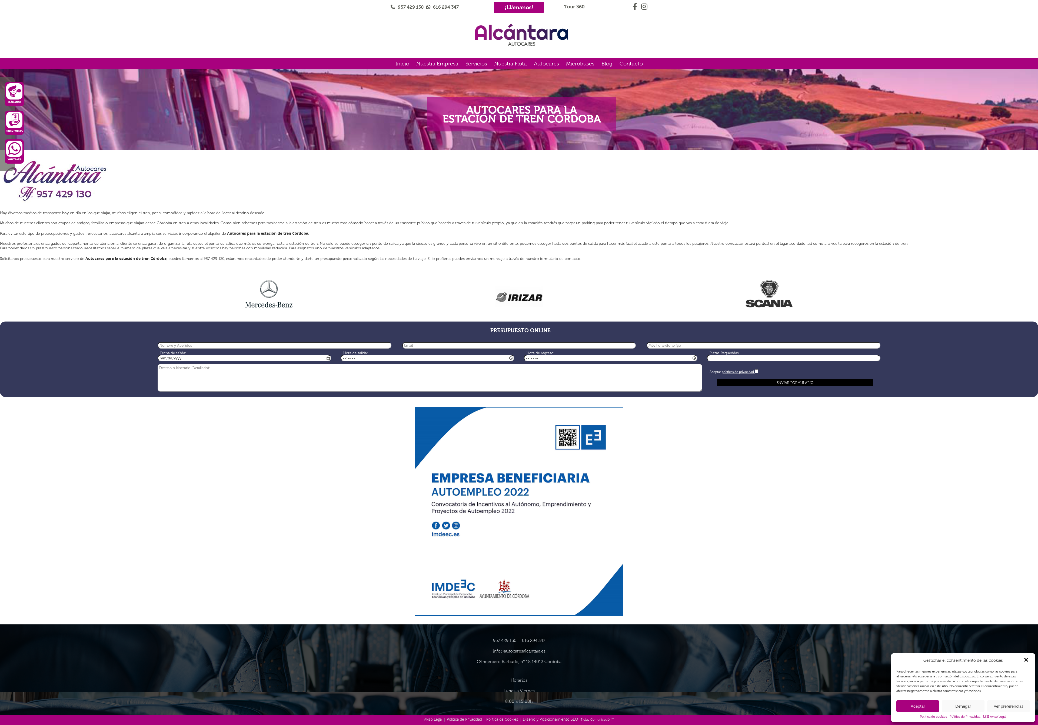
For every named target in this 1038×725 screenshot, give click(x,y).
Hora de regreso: (540, 353)
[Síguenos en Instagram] (644, 5)
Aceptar (918, 706)
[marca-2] (519, 296)
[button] (1026, 660)
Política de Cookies (502, 719)
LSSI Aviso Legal (994, 716)
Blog (607, 63)
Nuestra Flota (510, 63)
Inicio (402, 63)
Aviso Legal (433, 719)
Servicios (476, 63)
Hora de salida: (355, 353)
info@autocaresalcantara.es (519, 651)
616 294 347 (446, 7)
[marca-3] (769, 294)
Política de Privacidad (965, 716)
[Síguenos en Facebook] (635, 5)
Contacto (631, 63)
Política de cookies (933, 716)
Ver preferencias (1008, 706)
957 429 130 (411, 7)
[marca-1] (269, 294)
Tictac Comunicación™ (597, 719)
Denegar (963, 706)
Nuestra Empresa (437, 63)
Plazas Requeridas (724, 353)
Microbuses (580, 63)
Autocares (546, 63)
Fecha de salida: (173, 353)
